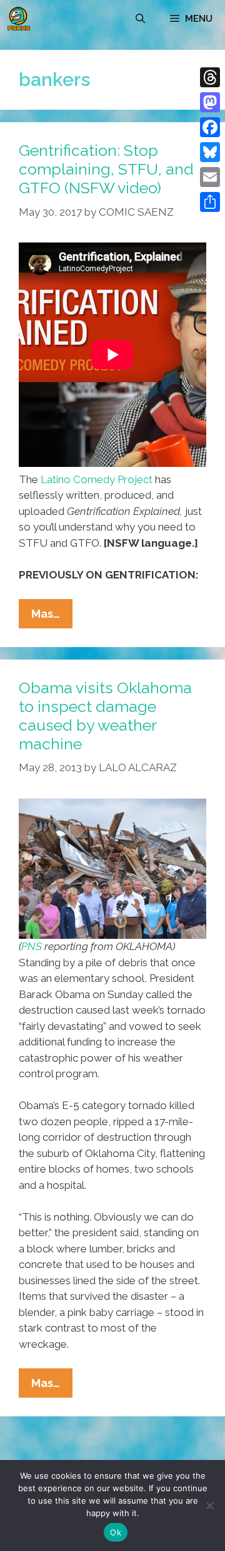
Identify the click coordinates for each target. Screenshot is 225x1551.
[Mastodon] (210, 102)
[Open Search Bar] (140, 18)
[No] (209, 1505)
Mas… (51, 617)
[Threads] (210, 77)
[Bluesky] (210, 152)
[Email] (210, 177)
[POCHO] (18, 18)
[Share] (210, 202)
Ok (115, 1532)
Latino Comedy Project (96, 479)
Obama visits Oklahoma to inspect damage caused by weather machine (105, 715)
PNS (31, 946)
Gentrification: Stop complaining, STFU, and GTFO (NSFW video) (106, 169)
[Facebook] (210, 127)
